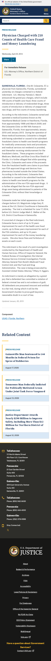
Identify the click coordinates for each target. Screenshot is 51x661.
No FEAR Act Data (25, 615)
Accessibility (25, 586)
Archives (25, 575)
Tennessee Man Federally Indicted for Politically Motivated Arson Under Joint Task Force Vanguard (25, 388)
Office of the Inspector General (25, 609)
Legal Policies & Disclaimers (25, 592)
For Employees (26, 603)
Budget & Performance (25, 569)
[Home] (15, 14)
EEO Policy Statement (25, 620)
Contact (24, 651)
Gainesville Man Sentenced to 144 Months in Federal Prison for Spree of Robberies (25, 358)
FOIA (25, 581)
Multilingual (25, 632)
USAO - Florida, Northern (13, 318)
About (25, 564)
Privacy (25, 598)
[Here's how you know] (25, 3)
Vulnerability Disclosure (25, 626)
